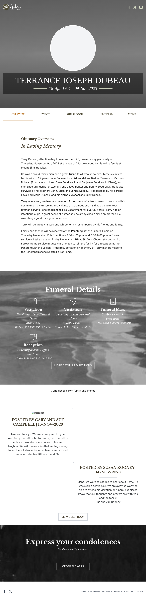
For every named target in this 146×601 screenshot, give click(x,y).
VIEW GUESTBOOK (73, 516)
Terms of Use (107, 591)
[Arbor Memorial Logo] (12, 7)
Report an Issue (137, 591)
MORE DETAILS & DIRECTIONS (73, 365)
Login (84, 591)
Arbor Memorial (94, 591)
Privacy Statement (121, 591)
